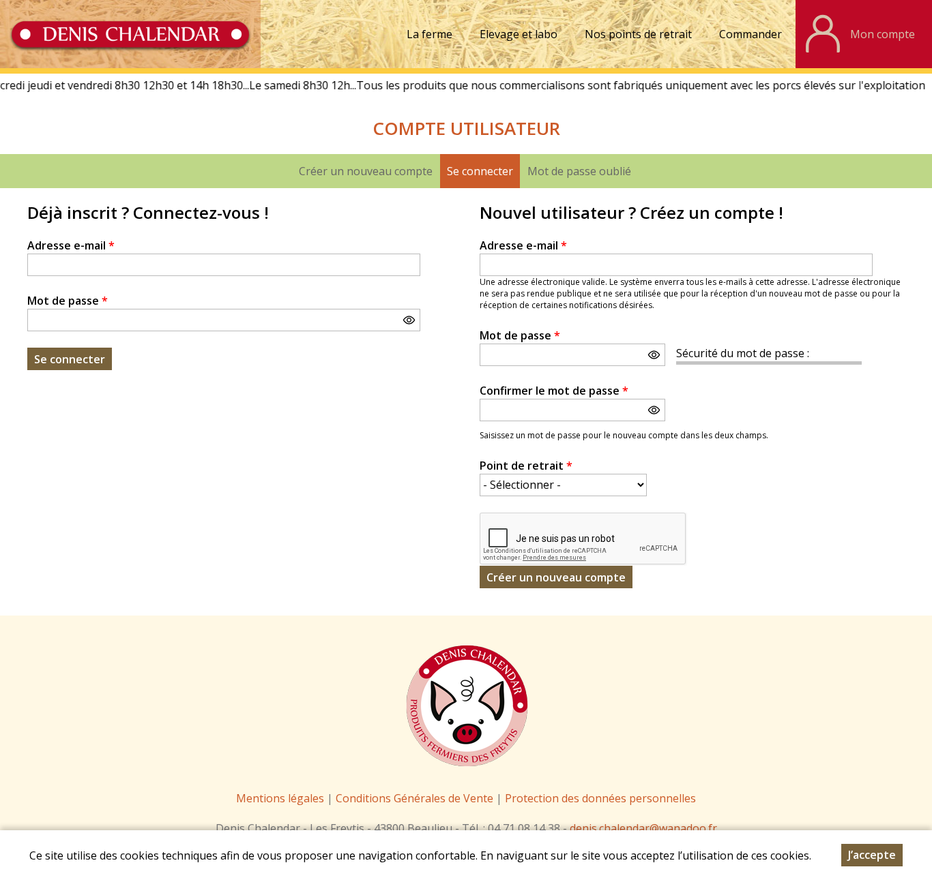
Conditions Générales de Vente (416, 798)
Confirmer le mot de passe (554, 390)
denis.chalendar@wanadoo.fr (643, 828)
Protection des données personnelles (600, 798)
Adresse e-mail (71, 245)
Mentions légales (280, 798)
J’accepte (872, 854)
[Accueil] (130, 34)
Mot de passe (67, 300)
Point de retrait (526, 465)
